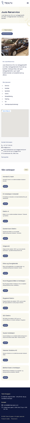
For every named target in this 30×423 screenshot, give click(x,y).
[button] (28, 3)
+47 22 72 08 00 (7, 145)
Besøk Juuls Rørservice (7, 33)
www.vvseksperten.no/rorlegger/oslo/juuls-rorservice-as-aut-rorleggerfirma (14, 150)
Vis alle (26, 169)
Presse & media (5, 418)
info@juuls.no (6, 147)
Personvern (14, 418)
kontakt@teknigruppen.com (11, 405)
